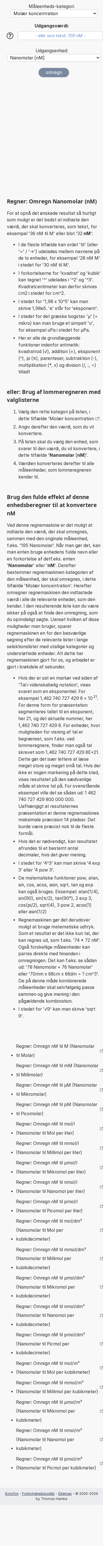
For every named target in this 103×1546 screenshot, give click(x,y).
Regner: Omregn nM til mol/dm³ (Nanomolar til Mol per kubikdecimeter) (49, 1230)
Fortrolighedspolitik (38, 1493)
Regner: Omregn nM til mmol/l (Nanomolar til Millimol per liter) (49, 1148)
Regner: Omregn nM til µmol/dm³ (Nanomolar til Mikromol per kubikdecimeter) (50, 1287)
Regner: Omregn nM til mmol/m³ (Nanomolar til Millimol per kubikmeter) (57, 1387)
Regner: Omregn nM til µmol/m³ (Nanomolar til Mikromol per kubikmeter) (49, 1411)
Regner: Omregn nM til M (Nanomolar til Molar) (55, 1051)
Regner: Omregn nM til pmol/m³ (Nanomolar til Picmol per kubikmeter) (56, 1463)
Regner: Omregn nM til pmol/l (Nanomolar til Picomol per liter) (49, 1206)
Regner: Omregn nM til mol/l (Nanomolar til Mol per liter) (45, 1128)
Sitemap (65, 1493)
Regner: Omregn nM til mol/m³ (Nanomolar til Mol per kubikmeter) (53, 1368)
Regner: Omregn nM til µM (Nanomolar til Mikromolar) (56, 1089)
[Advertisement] (51, 137)
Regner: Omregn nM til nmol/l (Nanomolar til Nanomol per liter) (50, 1186)
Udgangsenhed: (51, 50)
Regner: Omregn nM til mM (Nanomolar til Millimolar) (57, 1070)
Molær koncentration (71, 418)
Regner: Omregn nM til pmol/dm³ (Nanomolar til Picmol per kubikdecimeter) (50, 1343)
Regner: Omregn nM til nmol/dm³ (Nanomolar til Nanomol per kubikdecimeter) (50, 1315)
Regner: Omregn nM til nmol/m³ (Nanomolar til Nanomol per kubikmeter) (49, 1439)
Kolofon (12, 1493)
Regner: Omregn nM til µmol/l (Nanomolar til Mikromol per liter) (51, 1167)
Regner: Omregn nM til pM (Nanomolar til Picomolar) (56, 1109)
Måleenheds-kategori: (52, 6)
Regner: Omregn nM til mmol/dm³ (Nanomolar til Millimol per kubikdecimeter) (51, 1258)
